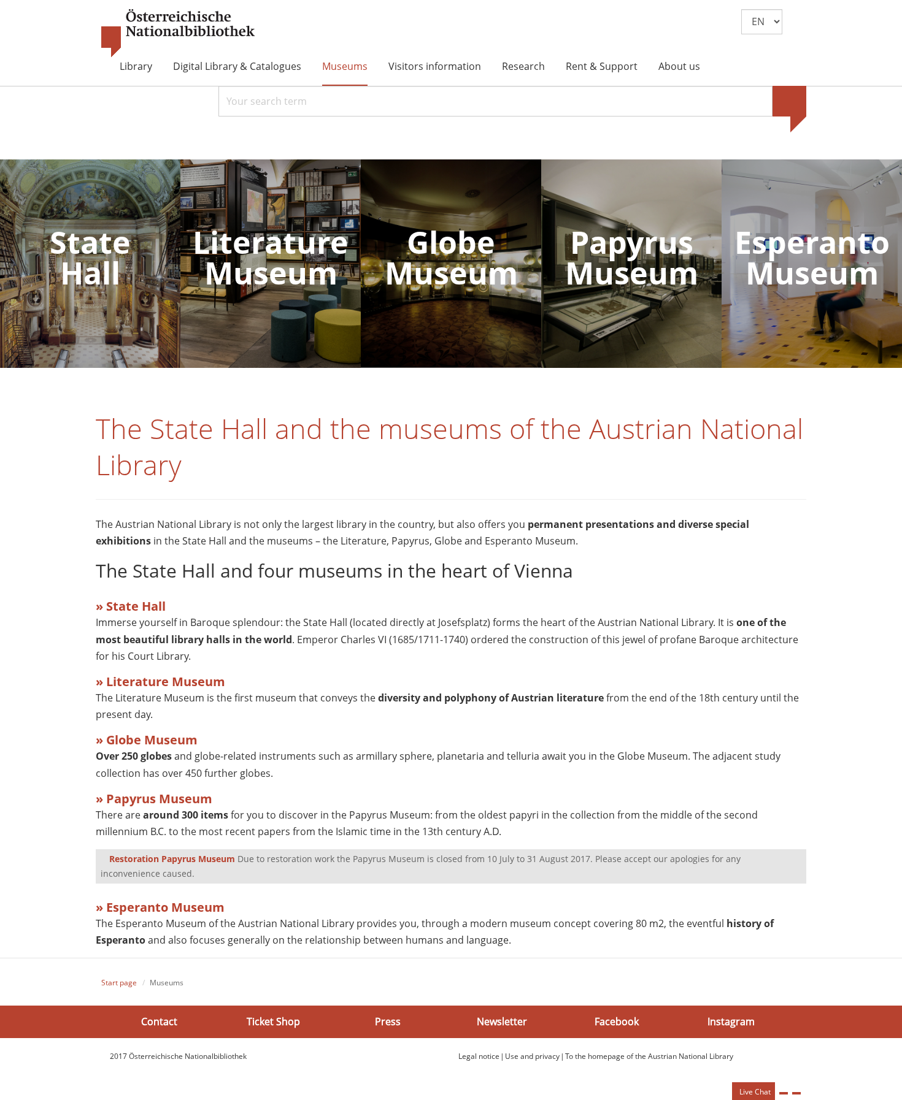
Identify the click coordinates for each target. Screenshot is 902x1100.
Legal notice (478, 1056)
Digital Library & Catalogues (237, 66)
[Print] (783, 1093)
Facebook (617, 1021)
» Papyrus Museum (154, 798)
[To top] (796, 1093)
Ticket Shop (273, 1021)
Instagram (731, 1021)
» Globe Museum (147, 739)
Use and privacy (532, 1056)
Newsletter (502, 1021)
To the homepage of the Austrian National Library (649, 1056)
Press (388, 1021)
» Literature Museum (160, 681)
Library (136, 66)
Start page (119, 982)
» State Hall (131, 606)
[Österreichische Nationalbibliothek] (178, 33)
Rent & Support (602, 66)
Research (523, 66)
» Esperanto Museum (160, 907)
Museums (345, 66)
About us (679, 66)
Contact (159, 1021)
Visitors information (434, 66)
